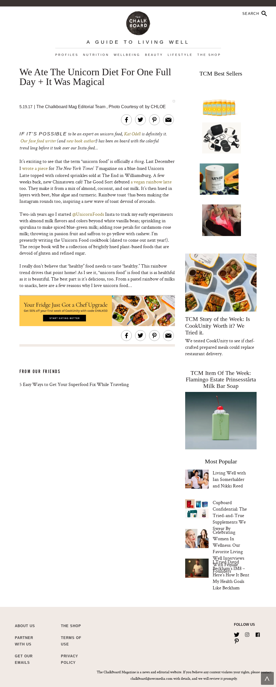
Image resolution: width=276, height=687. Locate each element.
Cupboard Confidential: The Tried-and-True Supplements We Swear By (230, 515)
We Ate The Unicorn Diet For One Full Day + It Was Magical (95, 77)
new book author (80, 141)
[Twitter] (236, 633)
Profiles (66, 54)
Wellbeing (127, 54)
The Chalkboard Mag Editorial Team (71, 106)
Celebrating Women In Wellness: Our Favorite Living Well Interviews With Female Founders (228, 551)
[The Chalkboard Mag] (138, 22)
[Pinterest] (236, 640)
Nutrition (96, 54)
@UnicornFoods (88, 214)
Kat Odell (132, 134)
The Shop (209, 54)
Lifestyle (180, 54)
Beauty (154, 54)
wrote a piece (35, 168)
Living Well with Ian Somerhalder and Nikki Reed (229, 479)
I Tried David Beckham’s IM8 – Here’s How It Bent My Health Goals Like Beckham (231, 575)
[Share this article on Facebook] (126, 120)
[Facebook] (257, 633)
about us (25, 626)
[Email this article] (168, 120)
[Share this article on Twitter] (140, 120)
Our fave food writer (38, 141)
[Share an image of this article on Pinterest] (154, 120)
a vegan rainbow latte (151, 182)
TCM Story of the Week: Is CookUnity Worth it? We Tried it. (217, 326)
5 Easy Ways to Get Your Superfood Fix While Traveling (74, 384)
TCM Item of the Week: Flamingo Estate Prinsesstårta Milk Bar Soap (221, 379)
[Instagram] (247, 633)
